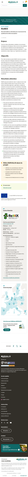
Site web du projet (7, 187)
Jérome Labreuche (7, 223)
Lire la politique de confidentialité (7, 471)
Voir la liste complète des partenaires (11, 277)
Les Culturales (4, 411)
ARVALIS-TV (4, 409)
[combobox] (14, 5)
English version (6, 399)
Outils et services (4, 380)
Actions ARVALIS (5, 415)
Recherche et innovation (6, 390)
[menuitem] (23, 2)
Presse (2, 394)
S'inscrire (5, 430)
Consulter (7, 329)
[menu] (2, 2)
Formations (3, 387)
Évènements (3, 383)
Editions (2, 385)
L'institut (3, 392)
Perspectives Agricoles (6, 413)
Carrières (3, 397)
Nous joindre (6, 439)
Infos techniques (4, 378)
